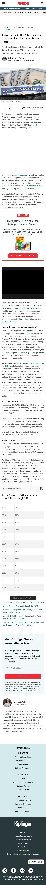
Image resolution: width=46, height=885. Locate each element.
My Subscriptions (23, 763)
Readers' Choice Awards (23, 785)
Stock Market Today (23, 803)
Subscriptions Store (23, 759)
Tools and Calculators (23, 814)
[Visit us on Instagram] (22, 872)
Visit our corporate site (30, 879)
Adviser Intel (23, 810)
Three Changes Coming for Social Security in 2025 (23, 602)
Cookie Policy (23, 849)
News (32, 61)
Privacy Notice (33, 685)
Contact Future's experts (23, 838)
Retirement (18, 27)
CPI (21, 208)
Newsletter (39, 107)
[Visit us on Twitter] (4, 872)
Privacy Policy (23, 845)
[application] (23, 282)
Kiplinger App (23, 767)
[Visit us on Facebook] (13, 872)
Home (7, 27)
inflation (30, 331)
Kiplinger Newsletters (23, 770)
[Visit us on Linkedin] (30, 872)
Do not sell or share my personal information (23, 856)
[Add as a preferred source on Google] (36, 864)
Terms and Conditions (23, 842)
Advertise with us (23, 853)
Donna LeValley (17, 58)
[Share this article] (4, 108)
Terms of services (30, 682)
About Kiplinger (23, 781)
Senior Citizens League (32, 122)
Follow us (27, 107)
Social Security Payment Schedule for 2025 (20, 606)
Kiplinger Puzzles (23, 788)
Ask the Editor (23, 792)
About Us (23, 835)
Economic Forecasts (23, 806)
